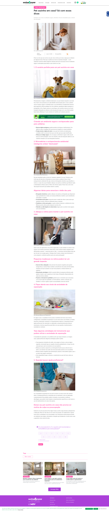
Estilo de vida (53, 2)
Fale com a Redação (70, 502)
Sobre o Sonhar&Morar (70, 500)
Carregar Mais (54, 489)
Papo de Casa (41, 2)
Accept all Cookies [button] (89, 508)
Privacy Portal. (20, 509)
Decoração (47, 2)
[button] (103, 509)
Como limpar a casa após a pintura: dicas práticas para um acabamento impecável (53, 479)
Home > (37, 7)
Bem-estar (28, 456)
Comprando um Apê (61, 2)
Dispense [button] (95, 508)
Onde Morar (69, 2)
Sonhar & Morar (29, 2)
